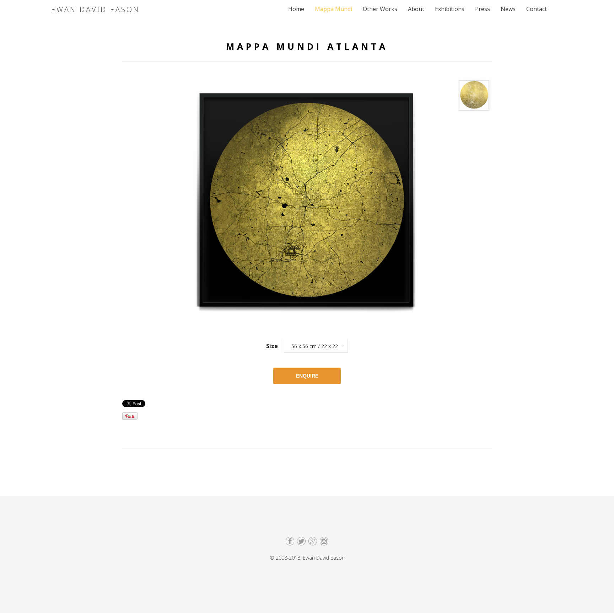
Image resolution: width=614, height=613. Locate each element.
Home (296, 9)
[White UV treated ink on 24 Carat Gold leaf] (474, 97)
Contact (536, 9)
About (416, 9)
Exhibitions (449, 9)
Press (482, 9)
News (508, 9)
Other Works (380, 9)
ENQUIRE (307, 376)
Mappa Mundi (333, 9)
